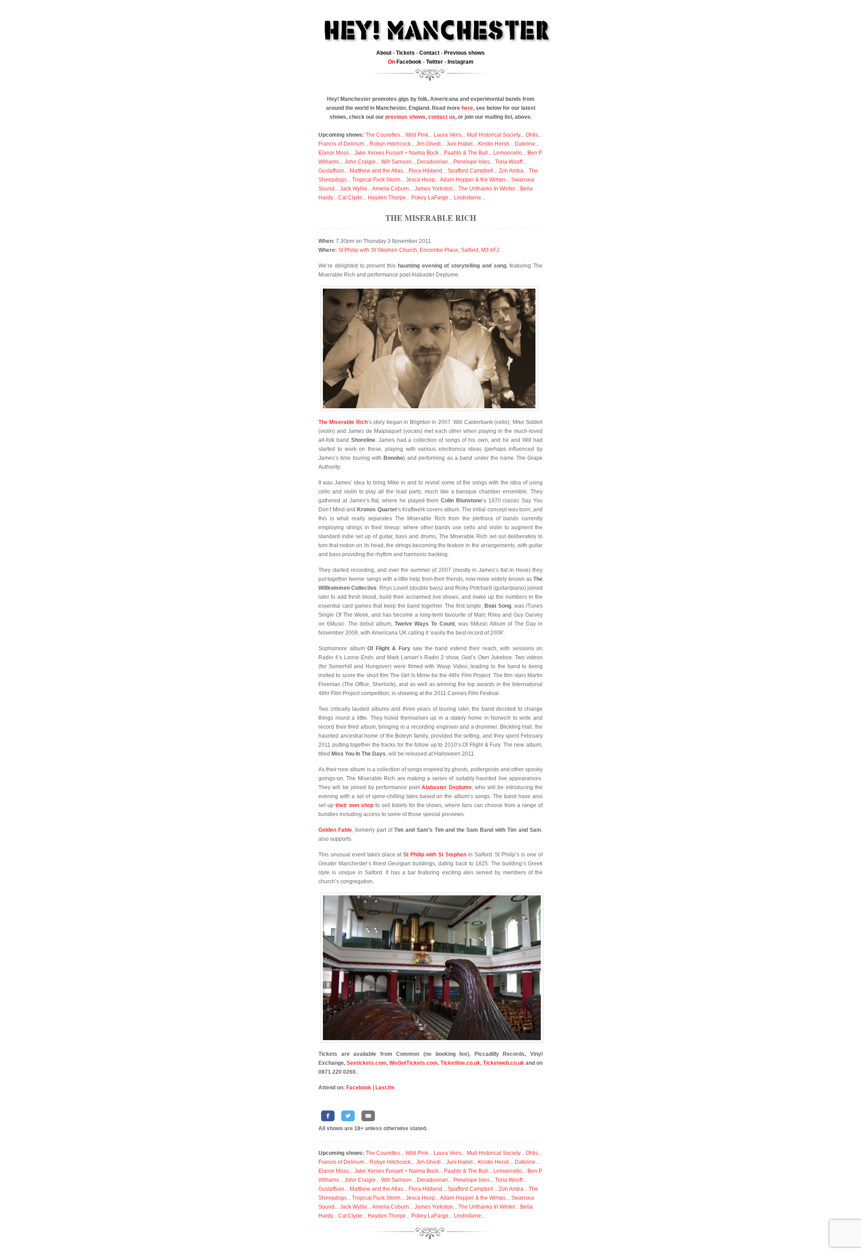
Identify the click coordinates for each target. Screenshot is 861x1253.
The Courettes (382, 135)
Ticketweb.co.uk (503, 1063)
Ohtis (532, 135)
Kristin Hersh (493, 144)
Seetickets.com (367, 1063)
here (467, 108)
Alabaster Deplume (446, 787)
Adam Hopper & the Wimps (473, 180)
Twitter (434, 62)
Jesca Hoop (420, 180)
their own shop (354, 805)
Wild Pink (416, 135)
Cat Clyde (350, 197)
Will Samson (396, 162)
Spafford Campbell (470, 171)
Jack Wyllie (353, 189)
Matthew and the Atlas (376, 171)
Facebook (409, 62)
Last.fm (385, 1087)
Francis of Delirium (341, 144)
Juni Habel (459, 144)
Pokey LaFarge (429, 197)
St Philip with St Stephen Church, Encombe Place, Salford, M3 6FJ (418, 250)
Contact (429, 53)
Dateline (525, 144)
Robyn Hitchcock (390, 144)
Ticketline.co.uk (460, 1063)
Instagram (461, 62)
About (383, 53)
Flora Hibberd (425, 171)
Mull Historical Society (493, 135)
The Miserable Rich (430, 218)
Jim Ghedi (428, 144)
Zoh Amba (511, 171)
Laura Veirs (447, 135)
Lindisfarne (467, 197)
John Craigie (360, 162)
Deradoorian (432, 162)
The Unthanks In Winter (486, 189)
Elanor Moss (333, 153)
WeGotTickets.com (413, 1063)
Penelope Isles (471, 162)
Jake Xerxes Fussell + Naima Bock (396, 153)
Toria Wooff (508, 162)
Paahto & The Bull (466, 153)
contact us (441, 117)
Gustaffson (331, 171)
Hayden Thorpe (387, 197)
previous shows (405, 117)
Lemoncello (507, 153)
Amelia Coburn (390, 189)
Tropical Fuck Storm (376, 180)
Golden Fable (335, 830)
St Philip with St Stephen (434, 854)
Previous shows (464, 53)
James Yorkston (433, 189)
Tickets (405, 53)
